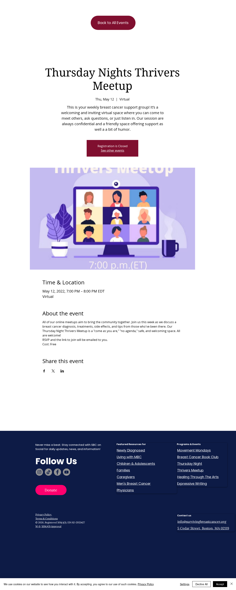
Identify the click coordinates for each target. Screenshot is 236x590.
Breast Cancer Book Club (197, 457)
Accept (220, 584)
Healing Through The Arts (198, 477)
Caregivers (126, 477)
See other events (112, 150)
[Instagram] (39, 472)
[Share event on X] (53, 371)
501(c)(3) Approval (51, 526)
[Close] (231, 584)
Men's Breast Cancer (134, 483)
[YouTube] (66, 472)
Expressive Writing (192, 483)
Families (123, 470)
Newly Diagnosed (131, 450)
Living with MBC (129, 457)
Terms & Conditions (46, 518)
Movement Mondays (194, 450)
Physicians (125, 490)
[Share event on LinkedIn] (62, 371)
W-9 (37, 526)
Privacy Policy (43, 514)
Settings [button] (184, 584)
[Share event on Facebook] (44, 371)
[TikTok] (48, 472)
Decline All (201, 584)
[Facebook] (57, 472)
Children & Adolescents (136, 463)
